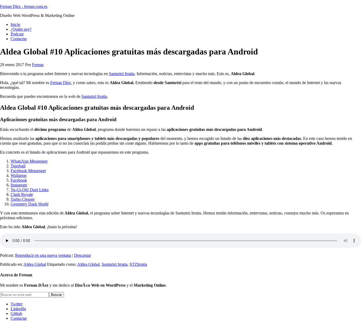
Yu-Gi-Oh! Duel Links (30, 189)
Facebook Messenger (28, 170)
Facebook (19, 180)
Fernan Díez (60, 82)
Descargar (82, 255)
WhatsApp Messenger (29, 161)
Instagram (19, 185)
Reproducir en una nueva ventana (43, 255)
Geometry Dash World (29, 204)
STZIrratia (138, 264)
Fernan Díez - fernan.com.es (23, 6)
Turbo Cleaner (23, 199)
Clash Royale (22, 194)
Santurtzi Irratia (122, 73)
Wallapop (18, 175)
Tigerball (18, 166)
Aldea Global (35, 264)
